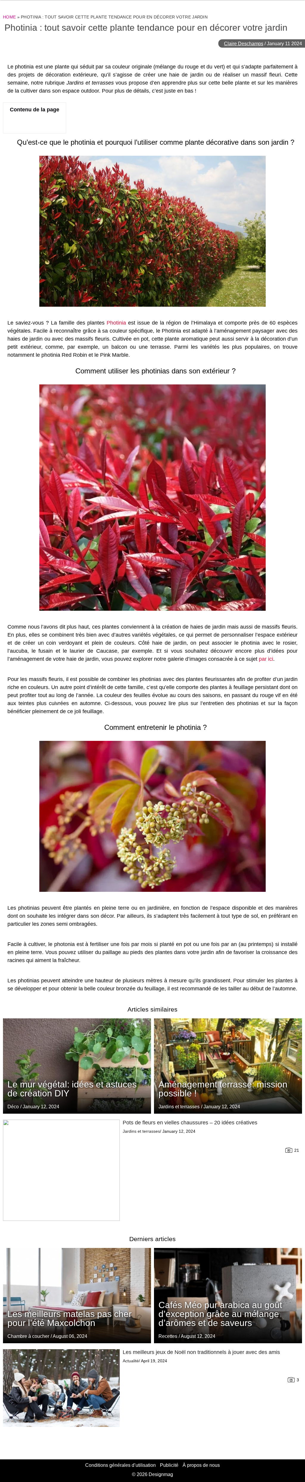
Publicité (169, 1465)
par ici (266, 659)
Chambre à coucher (28, 1336)
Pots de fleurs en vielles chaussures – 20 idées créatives (190, 1123)
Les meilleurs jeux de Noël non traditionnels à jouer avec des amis (201, 1352)
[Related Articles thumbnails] (61, 1170)
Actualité (131, 1360)
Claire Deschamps (243, 43)
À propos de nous (201, 1465)
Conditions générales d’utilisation (120, 1465)
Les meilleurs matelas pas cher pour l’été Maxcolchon (69, 1318)
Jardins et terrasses (179, 1106)
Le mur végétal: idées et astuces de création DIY (72, 1088)
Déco (13, 1106)
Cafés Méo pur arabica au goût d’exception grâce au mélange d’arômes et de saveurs (220, 1314)
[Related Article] (228, 1066)
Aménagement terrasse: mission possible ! (222, 1088)
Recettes (167, 1336)
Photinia (116, 323)
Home (9, 17)
